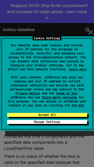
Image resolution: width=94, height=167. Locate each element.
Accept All (47, 115)
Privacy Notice (28, 93)
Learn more (77, 69)
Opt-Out (78, 105)
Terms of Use (66, 93)
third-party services (59, 97)
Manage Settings (47, 122)
